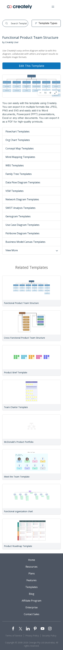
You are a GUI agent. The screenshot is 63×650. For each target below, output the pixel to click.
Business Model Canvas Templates (25, 242)
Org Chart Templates (18, 140)
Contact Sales (31, 614)
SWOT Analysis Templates (20, 208)
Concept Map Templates (20, 148)
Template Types (47, 23)
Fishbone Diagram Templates (22, 233)
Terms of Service (13, 635)
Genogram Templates (18, 216)
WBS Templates (15, 165)
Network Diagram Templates (22, 199)
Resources (31, 566)
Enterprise (32, 607)
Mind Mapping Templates (20, 157)
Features (31, 580)
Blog (31, 594)
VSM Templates (15, 191)
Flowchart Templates (18, 131)
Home (31, 560)
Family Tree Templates (19, 174)
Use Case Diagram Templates (22, 225)
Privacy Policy (32, 635)
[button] (53, 7)
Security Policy (49, 635)
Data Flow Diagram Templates (23, 182)
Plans (31, 573)
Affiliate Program (31, 600)
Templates (31, 587)
